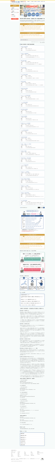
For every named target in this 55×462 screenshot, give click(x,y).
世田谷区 (25, 47)
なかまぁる (25, 454)
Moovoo (12, 454)
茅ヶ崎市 (26, 237)
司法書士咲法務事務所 (24, 116)
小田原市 (40, 25)
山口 (29, 223)
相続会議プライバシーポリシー (26, 458)
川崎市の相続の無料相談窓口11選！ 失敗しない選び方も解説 (27, 428)
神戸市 (36, 226)
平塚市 (36, 25)
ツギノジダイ (32, 453)
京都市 (38, 226)
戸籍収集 (33, 34)
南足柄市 (37, 237)
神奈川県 (22, 54)
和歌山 (34, 222)
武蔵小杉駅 (39, 246)
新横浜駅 (29, 54)
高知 (38, 223)
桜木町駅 (31, 246)
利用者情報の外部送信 (32, 458)
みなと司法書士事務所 (24, 200)
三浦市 (34, 237)
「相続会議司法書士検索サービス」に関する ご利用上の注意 (27, 229)
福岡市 (34, 226)
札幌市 (32, 226)
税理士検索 (35, 1)
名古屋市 (30, 226)
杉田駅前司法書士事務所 (24, 88)
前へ (38, 207)
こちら (34, 230)
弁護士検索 (32, 1)
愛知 (26, 221)
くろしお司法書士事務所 (24, 102)
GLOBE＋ (25, 452)
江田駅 (40, 245)
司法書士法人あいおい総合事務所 (25, 123)
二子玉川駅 (29, 75)
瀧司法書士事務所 (23, 81)
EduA (11, 453)
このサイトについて (13, 458)
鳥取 (30, 223)
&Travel (14, 452)
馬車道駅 (29, 246)
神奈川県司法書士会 (24, 399)
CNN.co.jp (19, 452)
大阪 (26, 222)
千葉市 (33, 227)
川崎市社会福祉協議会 (24, 392)
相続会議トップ (29, 1)
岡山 (27, 223)
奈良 (30, 222)
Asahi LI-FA (32, 454)
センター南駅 (22, 246)
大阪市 (28, 226)
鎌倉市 (38, 25)
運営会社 (12, 459)
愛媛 (36, 223)
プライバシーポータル (37, 458)
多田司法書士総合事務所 (24, 109)
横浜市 (21, 25)
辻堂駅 (24, 247)
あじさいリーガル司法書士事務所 (25, 95)
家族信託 (38, 34)
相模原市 (28, 25)
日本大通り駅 (34, 246)
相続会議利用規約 (21, 458)
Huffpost (18, 453)
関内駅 (23, 245)
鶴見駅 (34, 245)
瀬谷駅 (28, 96)
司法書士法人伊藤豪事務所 (24, 53)
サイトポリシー (17, 458)
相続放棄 (25, 34)
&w (12, 452)
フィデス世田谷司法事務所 (24, 130)
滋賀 (32, 222)
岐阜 (29, 221)
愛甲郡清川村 (22, 30)
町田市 (25, 117)
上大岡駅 (29, 82)
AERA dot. (19, 454)
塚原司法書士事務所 (24, 60)
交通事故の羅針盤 (32, 455)
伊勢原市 (22, 237)
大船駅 (26, 247)
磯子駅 (38, 245)
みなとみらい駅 (25, 246)
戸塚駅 (30, 245)
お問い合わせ (17, 459)
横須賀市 (30, 25)
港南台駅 (36, 246)
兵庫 (27, 222)
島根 (32, 223)
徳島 (35, 223)
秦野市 (28, 237)
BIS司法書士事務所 (23, 67)
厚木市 (32, 25)
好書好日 (25, 453)
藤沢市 (25, 25)
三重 (30, 221)
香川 (33, 223)
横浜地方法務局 (23, 422)
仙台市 (26, 227)
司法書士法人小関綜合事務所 (25, 192)
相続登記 (27, 34)
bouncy (18, 455)
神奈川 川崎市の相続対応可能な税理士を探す (32, 269)
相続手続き (22, 34)
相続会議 (31, 452)
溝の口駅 (22, 247)
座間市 (34, 25)
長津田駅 (36, 245)
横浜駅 (28, 201)
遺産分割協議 (36, 34)
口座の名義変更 (30, 34)
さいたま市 (29, 227)
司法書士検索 (38, 1)
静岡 (27, 221)
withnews (12, 455)
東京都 (22, 47)
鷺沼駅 (41, 246)
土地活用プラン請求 (43, 1)
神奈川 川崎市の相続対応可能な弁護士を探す (32, 259)
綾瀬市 (30, 237)
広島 (26, 223)
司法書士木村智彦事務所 (24, 46)
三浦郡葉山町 (39, 237)
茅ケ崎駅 (28, 247)
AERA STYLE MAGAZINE (26, 455)
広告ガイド (14, 459)
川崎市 (31, 227)
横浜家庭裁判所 (23, 385)
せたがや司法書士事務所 (24, 74)
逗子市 (32, 237)
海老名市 (24, 237)
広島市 (40, 226)
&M (11, 452)
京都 (29, 222)
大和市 (42, 25)
